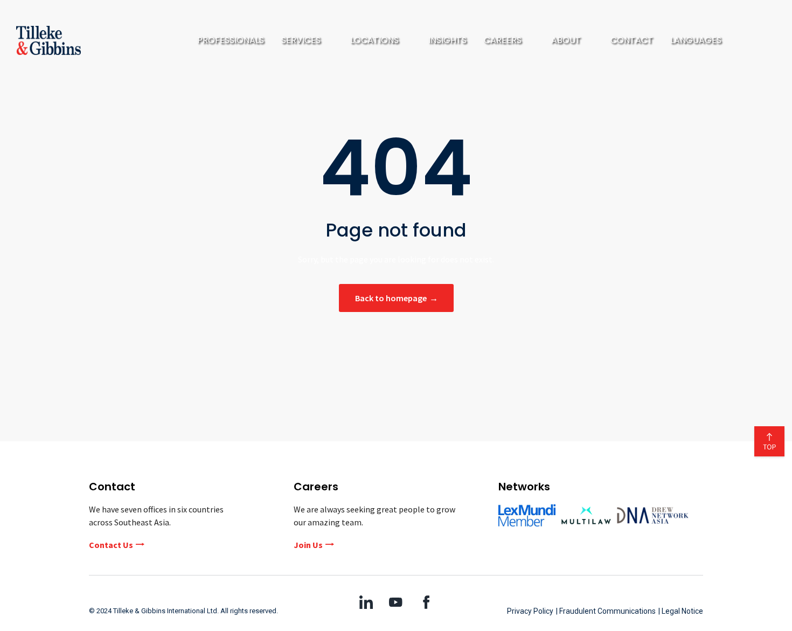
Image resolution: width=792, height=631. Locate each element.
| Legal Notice (680, 611)
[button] (307, 40)
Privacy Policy (530, 611)
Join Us (308, 544)
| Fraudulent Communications (606, 611)
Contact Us (111, 544)
